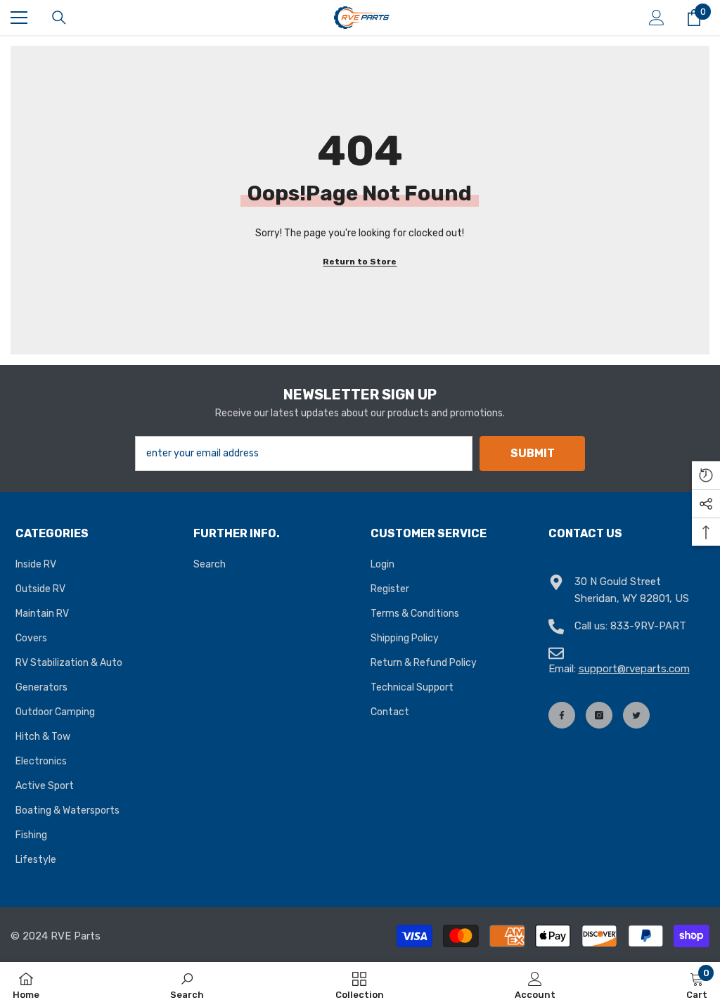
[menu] (19, 17)
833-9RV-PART (648, 626)
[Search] (59, 17)
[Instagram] (599, 715)
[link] (187, 984)
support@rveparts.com (634, 668)
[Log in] (656, 17)
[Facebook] (561, 715)
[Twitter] (636, 715)
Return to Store (360, 262)
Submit (532, 453)
